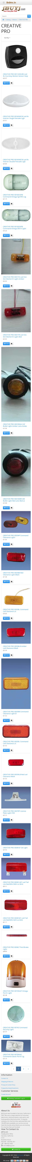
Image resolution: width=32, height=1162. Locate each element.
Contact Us (4, 1078)
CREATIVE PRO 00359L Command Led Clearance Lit (15, 742)
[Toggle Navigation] (3, 2)
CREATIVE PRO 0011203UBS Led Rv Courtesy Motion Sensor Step (15, 75)
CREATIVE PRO (23, 20)
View (7, 83)
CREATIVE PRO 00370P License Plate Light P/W (14, 812)
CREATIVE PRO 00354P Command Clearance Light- (15, 536)
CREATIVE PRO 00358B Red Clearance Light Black (13, 574)
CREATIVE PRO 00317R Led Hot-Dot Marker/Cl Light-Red (15, 336)
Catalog (8, 20)
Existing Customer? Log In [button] (16, 1098)
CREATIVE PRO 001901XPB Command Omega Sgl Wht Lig (14, 196)
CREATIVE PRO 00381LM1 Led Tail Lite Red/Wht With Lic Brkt (16, 883)
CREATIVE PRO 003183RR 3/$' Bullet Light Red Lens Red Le (14, 500)
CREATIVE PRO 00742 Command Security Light (15, 1028)
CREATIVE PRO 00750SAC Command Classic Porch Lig (13, 1055)
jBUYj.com (20, 1155)
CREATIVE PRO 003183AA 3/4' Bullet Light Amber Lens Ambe (15, 425)
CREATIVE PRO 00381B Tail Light (15, 848)
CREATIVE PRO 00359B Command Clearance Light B (15, 712)
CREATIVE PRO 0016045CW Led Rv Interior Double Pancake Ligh (16, 160)
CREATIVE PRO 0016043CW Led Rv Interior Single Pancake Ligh (16, 117)
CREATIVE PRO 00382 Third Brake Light (15, 948)
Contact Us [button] (16, 1149)
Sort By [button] (6, 38)
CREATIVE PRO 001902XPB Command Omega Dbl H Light (14, 227)
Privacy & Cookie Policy (8, 1085)
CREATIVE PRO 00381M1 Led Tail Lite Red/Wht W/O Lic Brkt (15, 919)
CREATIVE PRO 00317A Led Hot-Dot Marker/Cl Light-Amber (15, 278)
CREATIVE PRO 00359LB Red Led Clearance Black (15, 775)
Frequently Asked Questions (9, 1088)
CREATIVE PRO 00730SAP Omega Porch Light (15, 992)
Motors (14, 20)
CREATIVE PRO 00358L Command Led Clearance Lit (15, 610)
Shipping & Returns (7, 1082)
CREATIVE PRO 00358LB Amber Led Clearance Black (15, 647)
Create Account (6, 1094)
